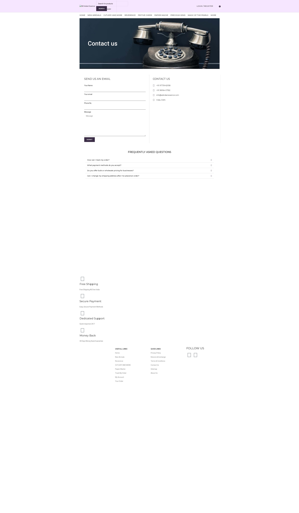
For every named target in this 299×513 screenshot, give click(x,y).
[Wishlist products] (216, 6)
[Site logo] (87, 6)
